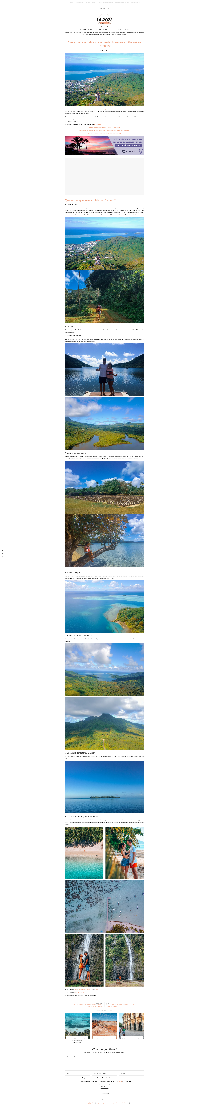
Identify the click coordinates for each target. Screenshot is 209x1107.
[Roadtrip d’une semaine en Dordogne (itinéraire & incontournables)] (77, 1026)
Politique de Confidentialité (122, 1103)
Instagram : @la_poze (80, 992)
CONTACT (102, 8)
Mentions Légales (111, 1103)
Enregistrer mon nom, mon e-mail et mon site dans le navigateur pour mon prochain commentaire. (105, 1078)
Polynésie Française (108, 109)
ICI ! (70, 824)
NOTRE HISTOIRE (135, 3)
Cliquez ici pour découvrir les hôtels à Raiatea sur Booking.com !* (104, 127)
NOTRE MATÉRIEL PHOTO (122, 3)
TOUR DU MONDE (90, 3)
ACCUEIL (71, 3)
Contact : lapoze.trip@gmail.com (87, 1103)
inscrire (120, 1081)
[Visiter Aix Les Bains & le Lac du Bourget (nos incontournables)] (104, 1026)
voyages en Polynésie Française (82, 989)
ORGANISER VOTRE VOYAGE (105, 3)
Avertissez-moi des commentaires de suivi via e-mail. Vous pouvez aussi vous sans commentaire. (105, 1081)
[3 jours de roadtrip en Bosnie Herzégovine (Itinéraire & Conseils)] (131, 1026)
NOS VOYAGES (80, 3)
